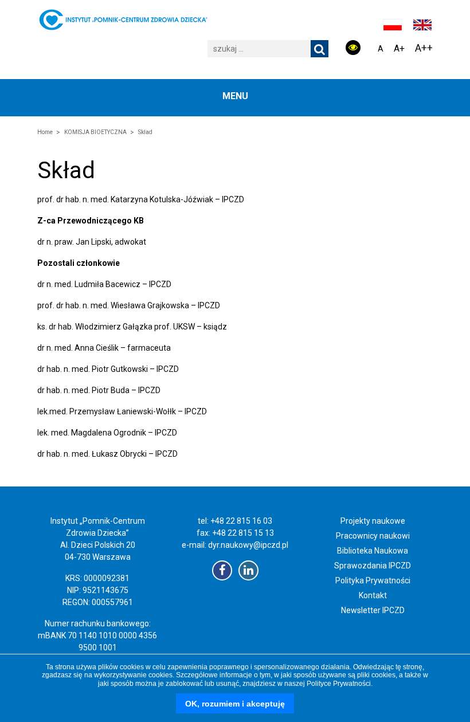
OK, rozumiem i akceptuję (235, 703)
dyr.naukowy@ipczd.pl (248, 545)
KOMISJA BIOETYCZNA (95, 132)
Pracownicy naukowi (373, 535)
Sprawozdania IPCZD (372, 565)
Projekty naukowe (372, 520)
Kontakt (373, 595)
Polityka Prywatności (372, 580)
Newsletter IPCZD (373, 610)
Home (45, 132)
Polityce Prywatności (339, 684)
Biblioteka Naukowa (372, 550)
